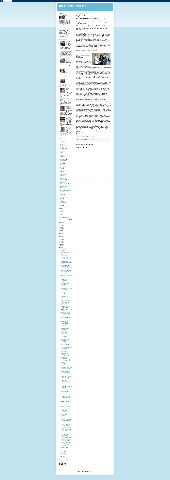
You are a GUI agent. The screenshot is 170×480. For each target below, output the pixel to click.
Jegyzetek (62, 156)
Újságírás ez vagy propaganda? (64, 358)
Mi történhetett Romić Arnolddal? (69, 118)
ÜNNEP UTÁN (63, 330)
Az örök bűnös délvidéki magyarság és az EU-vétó (66, 372)
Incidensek (62, 155)
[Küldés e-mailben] (91, 139)
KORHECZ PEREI (64, 350)
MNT (61, 167)
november (63, 450)
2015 (61, 241)
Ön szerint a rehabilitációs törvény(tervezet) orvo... (66, 397)
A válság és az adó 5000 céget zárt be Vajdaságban (66, 334)
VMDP (61, 198)
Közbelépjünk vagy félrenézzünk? (64, 448)
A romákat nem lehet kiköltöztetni (64, 363)
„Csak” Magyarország (65, 344)
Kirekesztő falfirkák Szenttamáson (64, 255)
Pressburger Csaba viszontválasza (64, 280)
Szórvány (61, 195)
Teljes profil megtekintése (63, 36)
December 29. (63, 263)
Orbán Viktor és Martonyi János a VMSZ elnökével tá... (66, 430)
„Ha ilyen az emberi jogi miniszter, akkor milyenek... (66, 433)
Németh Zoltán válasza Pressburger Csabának (65, 313)
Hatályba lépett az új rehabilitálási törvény (65, 355)
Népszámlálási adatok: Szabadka (65, 445)
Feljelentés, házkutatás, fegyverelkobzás (68, 59)
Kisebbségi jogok (63, 162)
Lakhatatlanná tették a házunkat (66, 51)
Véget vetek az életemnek (68, 42)
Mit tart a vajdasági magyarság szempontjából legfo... (66, 268)
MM (60, 166)
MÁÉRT (61, 171)
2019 (61, 234)
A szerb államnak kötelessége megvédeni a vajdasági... (66, 259)
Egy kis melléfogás (64, 336)
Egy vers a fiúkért (64, 304)
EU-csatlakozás (63, 148)
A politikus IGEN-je (64, 353)
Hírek (61, 153)
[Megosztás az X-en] (94, 139)
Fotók (61, 214)
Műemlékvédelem (63, 174)
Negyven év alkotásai (64, 212)
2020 (61, 233)
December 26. (63, 293)
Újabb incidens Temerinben (66, 300)
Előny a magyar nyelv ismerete (66, 369)
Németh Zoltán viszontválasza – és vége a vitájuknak (66, 277)
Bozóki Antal (69, 15)
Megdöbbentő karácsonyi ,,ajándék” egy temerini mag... (65, 307)
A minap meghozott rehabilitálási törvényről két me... (66, 394)
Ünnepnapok (63, 351)
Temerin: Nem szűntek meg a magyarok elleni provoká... (66, 368)
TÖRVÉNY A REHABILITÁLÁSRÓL (65, 381)
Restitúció (62, 187)
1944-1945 (62, 141)
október (62, 451)
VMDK (61, 197)
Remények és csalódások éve (66, 275)
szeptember (63, 453)
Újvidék (61, 205)
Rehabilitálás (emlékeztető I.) (65, 183)
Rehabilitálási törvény (64, 186)
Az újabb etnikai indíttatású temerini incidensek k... (66, 266)
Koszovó (61, 163)
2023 (61, 228)
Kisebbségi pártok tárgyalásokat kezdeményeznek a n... (65, 322)
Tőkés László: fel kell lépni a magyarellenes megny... (66, 428)
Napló (61, 175)
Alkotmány (62, 144)
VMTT (61, 201)
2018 (61, 236)
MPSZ (61, 168)
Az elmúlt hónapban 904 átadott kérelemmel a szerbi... (65, 325)
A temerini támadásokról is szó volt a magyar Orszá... (66, 271)
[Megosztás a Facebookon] (95, 139)
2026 (61, 224)
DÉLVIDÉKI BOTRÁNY (68, 89)
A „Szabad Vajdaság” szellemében (65, 411)
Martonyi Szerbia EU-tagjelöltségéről (65, 435)
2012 (61, 245)
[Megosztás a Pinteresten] (96, 139)
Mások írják (62, 172)
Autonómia (62, 145)
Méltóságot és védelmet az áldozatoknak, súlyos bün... (66, 262)
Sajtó (61, 193)
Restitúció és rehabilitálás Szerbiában (65, 329)
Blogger (90, 471)
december (63, 248)
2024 (61, 227)
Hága (61, 152)
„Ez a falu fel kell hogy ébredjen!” (68, 128)
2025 (61, 225)
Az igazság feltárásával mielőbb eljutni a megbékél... (65, 340)
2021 (61, 231)
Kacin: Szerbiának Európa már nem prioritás (66, 348)
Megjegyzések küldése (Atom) (86, 179)
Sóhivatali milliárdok (64, 346)
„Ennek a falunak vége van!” (69, 79)
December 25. (63, 295)
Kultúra (61, 164)
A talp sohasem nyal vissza (66, 257)
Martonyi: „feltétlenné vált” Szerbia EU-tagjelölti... (65, 425)
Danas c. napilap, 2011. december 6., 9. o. (65, 415)
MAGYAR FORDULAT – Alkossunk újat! (65, 303)
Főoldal (61, 210)
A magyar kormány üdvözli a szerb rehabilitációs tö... (66, 420)
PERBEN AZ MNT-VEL (65, 401)
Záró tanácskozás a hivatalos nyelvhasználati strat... (66, 387)
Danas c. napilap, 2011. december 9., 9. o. (65, 399)
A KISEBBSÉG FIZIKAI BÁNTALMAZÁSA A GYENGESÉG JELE (65, 284)
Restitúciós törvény (63, 191)
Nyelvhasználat (63, 179)
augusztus (63, 454)
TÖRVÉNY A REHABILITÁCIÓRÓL (65, 389)
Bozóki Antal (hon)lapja (72, 5)
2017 (61, 238)
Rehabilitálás (62, 182)
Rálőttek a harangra (64, 332)
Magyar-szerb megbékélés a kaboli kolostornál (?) (66, 360)
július (62, 456)
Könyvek (61, 211)
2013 (61, 244)
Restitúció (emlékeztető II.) (65, 190)
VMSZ (61, 199)
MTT (61, 170)
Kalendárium (62, 159)
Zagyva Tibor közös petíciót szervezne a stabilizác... (66, 440)
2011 (61, 247)
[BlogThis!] (93, 139)
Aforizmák (62, 143)
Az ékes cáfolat (64, 299)
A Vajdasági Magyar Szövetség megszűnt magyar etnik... (66, 409)
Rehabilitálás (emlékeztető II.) (65, 185)
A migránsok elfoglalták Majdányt (68, 70)
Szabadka (62, 194)
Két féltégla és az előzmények (66, 286)
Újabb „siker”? (63, 413)
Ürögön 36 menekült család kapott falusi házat (66, 377)
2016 (61, 239)
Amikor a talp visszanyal (65, 317)
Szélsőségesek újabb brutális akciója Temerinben (66, 291)
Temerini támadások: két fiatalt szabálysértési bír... (66, 289)
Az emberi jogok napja (65, 391)
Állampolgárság (63, 202)
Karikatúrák (62, 160)
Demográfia (62, 147)
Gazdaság (62, 149)
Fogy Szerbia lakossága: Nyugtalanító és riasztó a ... (66, 273)
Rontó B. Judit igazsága (65, 406)
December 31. (63, 250)
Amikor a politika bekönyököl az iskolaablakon (69, 107)
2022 (61, 230)
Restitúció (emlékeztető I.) (64, 189)
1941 (61, 140)
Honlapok (62, 151)
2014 (61, 242)
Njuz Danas (62, 178)
